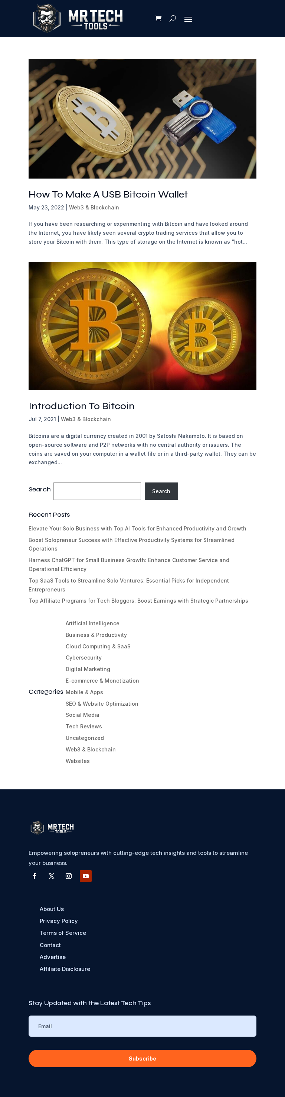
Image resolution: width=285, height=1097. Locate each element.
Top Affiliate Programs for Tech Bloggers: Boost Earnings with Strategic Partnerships (138, 600)
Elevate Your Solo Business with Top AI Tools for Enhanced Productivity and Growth (137, 528)
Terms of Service (63, 932)
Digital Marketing (88, 669)
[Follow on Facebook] (34, 876)
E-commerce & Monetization (102, 680)
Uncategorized (85, 738)
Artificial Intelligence (92, 623)
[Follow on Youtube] (86, 876)
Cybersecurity (84, 657)
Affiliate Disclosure (65, 968)
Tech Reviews (84, 726)
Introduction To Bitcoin (82, 406)
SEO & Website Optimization (102, 703)
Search (161, 491)
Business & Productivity (96, 635)
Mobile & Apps (84, 692)
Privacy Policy (59, 920)
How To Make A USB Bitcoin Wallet (108, 194)
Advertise (53, 956)
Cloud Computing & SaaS (98, 646)
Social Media (82, 715)
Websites (78, 761)
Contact (50, 945)
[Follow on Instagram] (69, 876)
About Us (52, 908)
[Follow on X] (52, 876)
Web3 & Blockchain (94, 207)
